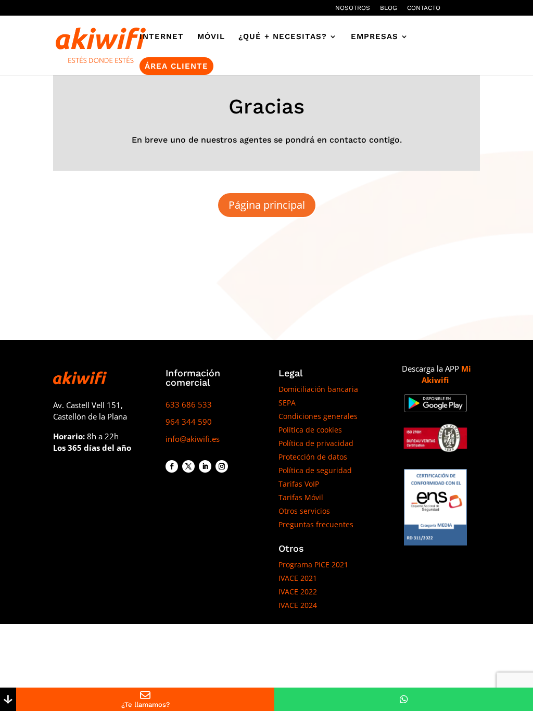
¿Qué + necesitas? (282, 37)
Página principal (267, 205)
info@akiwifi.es (193, 439)
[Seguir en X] (188, 466)
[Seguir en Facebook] (172, 466)
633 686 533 (189, 404)
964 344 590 (189, 421)
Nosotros (352, 8)
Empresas (374, 37)
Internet (161, 37)
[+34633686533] (403, 699)
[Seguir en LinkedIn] (205, 466)
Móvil (211, 37)
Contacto (423, 8)
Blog (388, 8)
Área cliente (176, 66)
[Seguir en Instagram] (221, 466)
